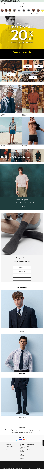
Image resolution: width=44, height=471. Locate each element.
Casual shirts (27, 66)
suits (15, 432)
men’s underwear (25, 430)
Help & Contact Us (9, 446)
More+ (30, 432)
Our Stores (8, 449)
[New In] (2, 10)
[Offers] (42, 10)
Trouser (38, 66)
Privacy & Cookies (38, 468)
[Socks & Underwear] (33, 10)
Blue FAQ (29, 447)
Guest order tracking (22, 454)
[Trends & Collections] (38, 10)
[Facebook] (20, 463)
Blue (28, 446)
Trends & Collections (38, 13)
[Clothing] (6, 10)
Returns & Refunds (22, 458)
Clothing (6, 12)
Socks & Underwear (33, 13)
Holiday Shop (10, 13)
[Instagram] (24, 463)
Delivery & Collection (22, 451)
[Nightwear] (28, 10)
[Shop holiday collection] (22, 234)
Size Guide (29, 449)
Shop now (22, 56)
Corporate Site (9, 447)
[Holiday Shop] (9, 10)
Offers (42, 12)
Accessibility (32, 468)
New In (2, 12)
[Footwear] (19, 10)
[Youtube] (22, 463)
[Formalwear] (14, 10)
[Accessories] (23, 10)
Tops (33, 77)
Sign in (40, 3)
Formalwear (14, 12)
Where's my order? (22, 448)
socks (32, 430)
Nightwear (29, 12)
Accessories (24, 12)
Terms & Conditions (26, 468)
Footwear (19, 12)
